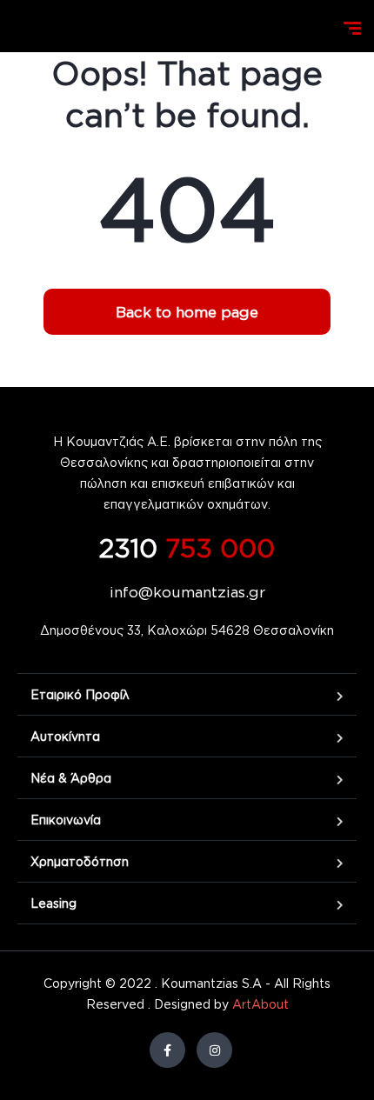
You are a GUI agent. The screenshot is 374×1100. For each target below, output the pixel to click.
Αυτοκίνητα (65, 736)
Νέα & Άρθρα (70, 777)
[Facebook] (167, 1050)
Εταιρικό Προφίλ (80, 694)
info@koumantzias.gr (187, 591)
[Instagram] (214, 1050)
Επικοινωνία (65, 819)
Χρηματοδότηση (79, 861)
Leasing (53, 903)
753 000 (187, 547)
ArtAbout (260, 1003)
